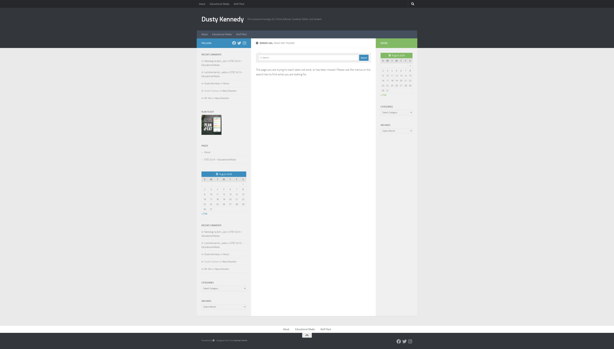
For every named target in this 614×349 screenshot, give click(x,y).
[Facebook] (234, 43)
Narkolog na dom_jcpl (215, 61)
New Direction (229, 90)
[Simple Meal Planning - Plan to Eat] (211, 134)
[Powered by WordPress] (214, 340)
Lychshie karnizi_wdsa (215, 72)
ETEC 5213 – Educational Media (220, 159)
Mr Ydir (208, 98)
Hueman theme (240, 340)
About (202, 3)
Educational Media (219, 3)
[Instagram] (244, 43)
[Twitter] (239, 43)
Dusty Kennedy (222, 19)
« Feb (204, 213)
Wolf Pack (239, 3)
